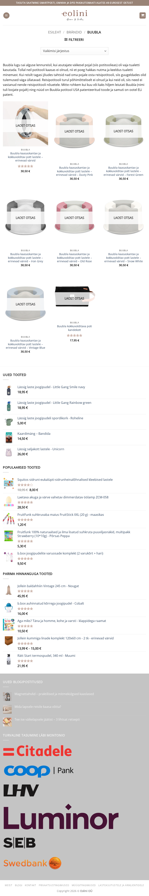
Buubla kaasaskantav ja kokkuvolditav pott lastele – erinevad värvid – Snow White (123, 257)
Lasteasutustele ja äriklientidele (121, 885)
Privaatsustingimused (54, 885)
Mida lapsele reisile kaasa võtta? (38, 707)
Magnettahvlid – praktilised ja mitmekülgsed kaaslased (54, 694)
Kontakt (30, 885)
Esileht (54, 32)
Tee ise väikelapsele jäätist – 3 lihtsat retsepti (47, 719)
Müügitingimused (84, 885)
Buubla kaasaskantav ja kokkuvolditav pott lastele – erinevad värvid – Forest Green (123, 171)
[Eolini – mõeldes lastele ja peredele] (75, 15)
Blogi (18, 885)
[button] (6, 15)
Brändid (74, 32)
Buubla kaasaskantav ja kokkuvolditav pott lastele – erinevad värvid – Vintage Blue (25, 344)
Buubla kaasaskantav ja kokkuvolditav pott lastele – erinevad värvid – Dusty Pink (74, 171)
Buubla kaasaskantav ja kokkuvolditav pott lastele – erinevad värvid (25, 157)
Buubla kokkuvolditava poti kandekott (74, 328)
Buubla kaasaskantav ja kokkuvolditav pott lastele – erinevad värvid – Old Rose (74, 257)
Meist (8, 885)
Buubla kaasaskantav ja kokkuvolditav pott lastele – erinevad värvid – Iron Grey (25, 257)
